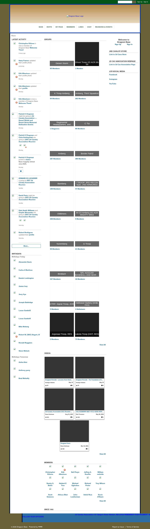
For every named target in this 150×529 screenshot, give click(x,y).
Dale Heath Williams (26, 210)
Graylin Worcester (26, 212)
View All (102, 345)
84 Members (55, 99)
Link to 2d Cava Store (117, 54)
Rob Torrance (80, 414)
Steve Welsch (24, 351)
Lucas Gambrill (25, 310)
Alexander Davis (25, 262)
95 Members (55, 68)
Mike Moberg (24, 327)
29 (78, 385)
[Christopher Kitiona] (50, 468)
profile (25, 88)
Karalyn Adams (50, 382)
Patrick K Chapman (26, 114)
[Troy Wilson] (100, 479)
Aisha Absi (23, 362)
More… (26, 246)
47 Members (80, 189)
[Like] (21, 171)
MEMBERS (48, 462)
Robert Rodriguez (26, 232)
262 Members (80, 99)
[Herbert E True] (63, 479)
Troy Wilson (100, 483)
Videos (47, 353)
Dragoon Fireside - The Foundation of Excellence (90, 380)
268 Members (55, 219)
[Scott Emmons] (50, 490)
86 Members (80, 129)
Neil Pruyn (75, 472)
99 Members (55, 249)
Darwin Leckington (26, 278)
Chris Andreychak (26, 137)
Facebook (113, 75)
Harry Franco (24, 60)
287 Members (55, 159)
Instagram (113, 79)
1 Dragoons (54, 129)
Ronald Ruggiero (25, 343)
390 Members (80, 159)
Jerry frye (22, 294)
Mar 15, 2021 (84, 446)
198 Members (55, 189)
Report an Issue (118, 527)
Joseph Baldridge (26, 302)
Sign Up (139, 2)
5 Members (79, 219)
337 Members (55, 279)
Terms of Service (132, 527)
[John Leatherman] (75, 490)
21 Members (80, 249)
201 (48, 417)
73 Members (80, 339)
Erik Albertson (24, 73)
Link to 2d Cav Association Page (122, 64)
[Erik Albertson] (63, 468)
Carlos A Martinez (25, 270)
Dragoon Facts (65, 443)
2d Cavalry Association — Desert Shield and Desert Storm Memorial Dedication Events (28, 120)
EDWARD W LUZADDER (28, 178)
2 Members (54, 339)
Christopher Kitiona (26, 43)
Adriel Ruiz (87, 495)
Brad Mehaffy (24, 378)
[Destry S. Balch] (50, 479)
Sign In (146, 2)
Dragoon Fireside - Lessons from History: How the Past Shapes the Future (59, 380)
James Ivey (23, 286)
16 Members (80, 279)
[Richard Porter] (88, 479)
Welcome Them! (25, 103)
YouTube (112, 84)
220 (78, 417)
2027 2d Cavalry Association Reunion (27, 182)
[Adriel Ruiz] (88, 490)
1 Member (79, 68)
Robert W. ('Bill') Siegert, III (29, 335)
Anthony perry (24, 370)
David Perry (23, 195)
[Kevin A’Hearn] (100, 490)
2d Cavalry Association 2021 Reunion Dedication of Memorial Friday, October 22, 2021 (59, 412)
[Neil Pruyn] (75, 468)
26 (47, 385)
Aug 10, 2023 (69, 414)
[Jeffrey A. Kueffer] (88, 468)
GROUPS (47, 39)
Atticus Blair (63, 495)
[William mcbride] (100, 468)
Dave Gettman (49, 414)
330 (63, 449)
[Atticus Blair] (63, 490)
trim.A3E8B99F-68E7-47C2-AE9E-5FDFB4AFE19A (90, 412)
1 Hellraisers (80, 309)
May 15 (71, 382)
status (28, 159)
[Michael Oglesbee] (75, 479)
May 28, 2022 (100, 414)
